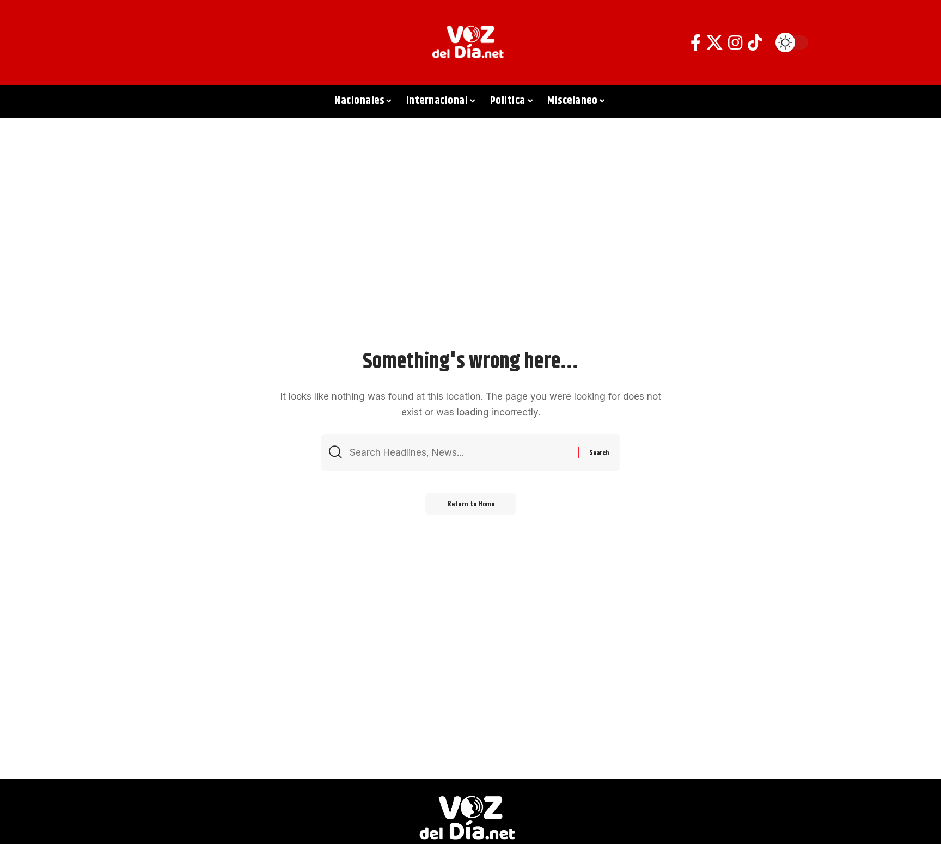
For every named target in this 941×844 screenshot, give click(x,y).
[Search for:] (459, 453)
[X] (714, 43)
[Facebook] (696, 43)
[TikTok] (755, 43)
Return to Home (470, 503)
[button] (146, 42)
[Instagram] (735, 43)
